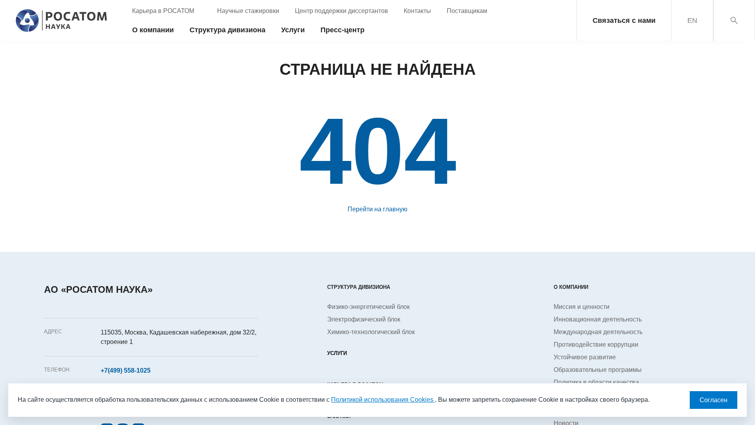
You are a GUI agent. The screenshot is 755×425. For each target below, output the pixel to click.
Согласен (713, 400)
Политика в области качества (596, 382)
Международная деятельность (598, 332)
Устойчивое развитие (585, 357)
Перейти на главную (377, 209)
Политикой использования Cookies (383, 399)
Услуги (337, 353)
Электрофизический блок (363, 319)
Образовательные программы (598, 369)
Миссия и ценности (582, 306)
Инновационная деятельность (598, 319)
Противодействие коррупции (596, 344)
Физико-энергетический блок (368, 306)
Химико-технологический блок (371, 332)
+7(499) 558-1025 (126, 370)
